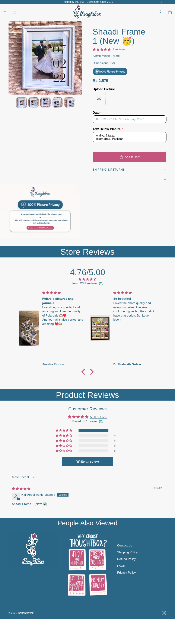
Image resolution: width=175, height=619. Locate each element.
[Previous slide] (13, 58)
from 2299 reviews (84, 283)
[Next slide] (77, 58)
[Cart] (170, 12)
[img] (87, 279)
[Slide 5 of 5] (69, 102)
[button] (84, 372)
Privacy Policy (126, 572)
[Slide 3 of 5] (45, 102)
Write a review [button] (87, 461)
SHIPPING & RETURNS (109, 169)
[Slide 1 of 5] (21, 102)
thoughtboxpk (26, 613)
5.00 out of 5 (98, 417)
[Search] (14, 12)
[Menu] (5, 12)
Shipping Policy (127, 552)
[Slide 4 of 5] (57, 102)
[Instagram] (163, 613)
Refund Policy (126, 559)
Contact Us (124, 545)
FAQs (121, 565)
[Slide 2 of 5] (33, 102)
